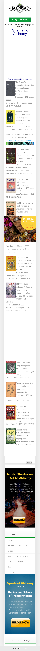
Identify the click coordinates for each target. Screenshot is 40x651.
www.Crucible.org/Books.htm (19, 140)
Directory (11, 551)
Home (10, 540)
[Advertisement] (20, 56)
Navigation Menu (20, 20)
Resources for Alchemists (18, 556)
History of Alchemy (15, 561)
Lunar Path (12, 572)
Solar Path (12, 567)
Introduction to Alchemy (17, 545)
